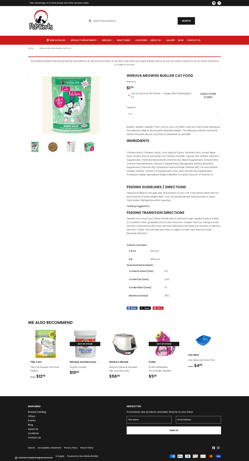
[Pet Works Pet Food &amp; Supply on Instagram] (218, 448)
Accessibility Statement (49, 447)
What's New (123, 40)
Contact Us (193, 40)
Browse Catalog (37, 412)
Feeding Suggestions (138, 206)
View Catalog (57, 40)
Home (31, 48)
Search (188, 20)
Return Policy (86, 447)
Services (107, 40)
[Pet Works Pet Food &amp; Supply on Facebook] (213, 448)
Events (32, 420)
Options (131, 107)
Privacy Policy (71, 447)
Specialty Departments (84, 40)
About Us (155, 40)
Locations (141, 40)
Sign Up (173, 430)
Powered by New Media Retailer (82, 456)
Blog (181, 40)
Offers (31, 416)
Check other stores (208, 95)
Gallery (170, 40)
